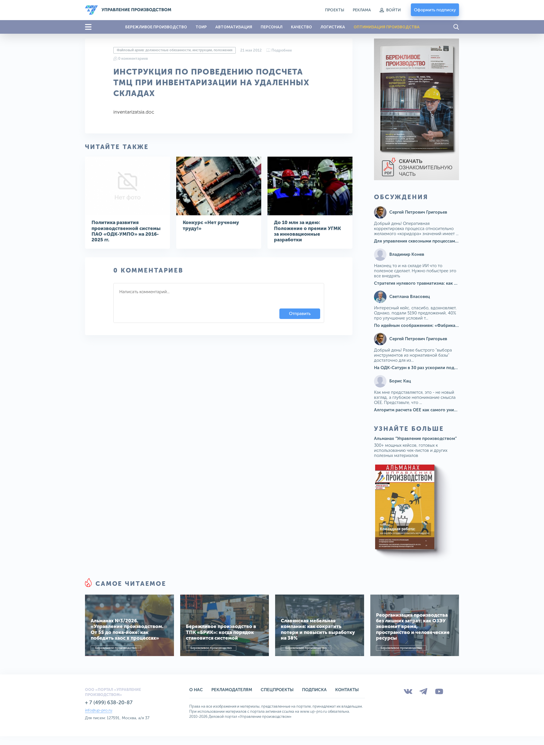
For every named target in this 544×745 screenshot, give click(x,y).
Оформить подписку (435, 9)
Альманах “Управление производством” (415, 438)
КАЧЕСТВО (301, 27)
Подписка (314, 689)
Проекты (334, 10)
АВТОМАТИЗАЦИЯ (233, 27)
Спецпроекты (277, 689)
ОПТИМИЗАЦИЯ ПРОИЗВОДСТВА (387, 27)
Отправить (300, 313)
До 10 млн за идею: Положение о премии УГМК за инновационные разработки (307, 231)
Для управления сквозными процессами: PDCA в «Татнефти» (437, 241)
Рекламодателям (231, 689)
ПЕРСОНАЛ (271, 27)
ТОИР (201, 27)
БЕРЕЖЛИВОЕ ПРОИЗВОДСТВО (156, 27)
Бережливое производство (116, 648)
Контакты (347, 689)
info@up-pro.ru (98, 710)
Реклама (362, 10)
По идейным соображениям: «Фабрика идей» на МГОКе (432, 325)
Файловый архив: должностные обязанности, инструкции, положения (174, 50)
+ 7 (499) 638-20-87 (109, 702)
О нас (196, 689)
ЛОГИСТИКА (332, 27)
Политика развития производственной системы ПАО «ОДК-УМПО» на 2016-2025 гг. (126, 231)
